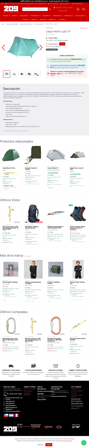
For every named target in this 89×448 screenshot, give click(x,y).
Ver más (62, 19)
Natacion (5, 15)
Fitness (14, 15)
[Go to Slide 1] (6, 74)
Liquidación (59, 7)
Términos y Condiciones (76, 391)
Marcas (71, 7)
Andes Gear (49, 28)
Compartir (85, 28)
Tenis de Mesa (80, 15)
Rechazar (40, 444)
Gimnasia (42, 19)
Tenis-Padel (23, 15)
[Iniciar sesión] (78, 9)
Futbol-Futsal (57, 15)
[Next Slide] (41, 47)
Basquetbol (46, 15)
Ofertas (65, 7)
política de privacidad (66, 440)
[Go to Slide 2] (14, 74)
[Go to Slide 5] (37, 74)
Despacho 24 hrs (63, 10)
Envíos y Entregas (28, 391)
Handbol (33, 19)
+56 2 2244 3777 (67, 3)
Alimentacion (68, 15)
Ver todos (28, 256)
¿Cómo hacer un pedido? (30, 389)
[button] (22, 47)
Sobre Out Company (76, 389)
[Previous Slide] (3, 47)
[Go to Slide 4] (29, 74)
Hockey (25, 19)
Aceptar (48, 444)
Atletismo (51, 19)
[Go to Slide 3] (21, 74)
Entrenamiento (35, 15)
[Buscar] (50, 9)
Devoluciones (74, 393)
